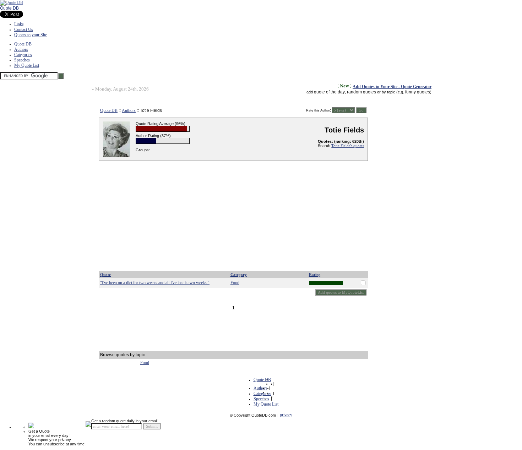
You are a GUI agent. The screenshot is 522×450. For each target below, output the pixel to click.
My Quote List (26, 65)
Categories (23, 54)
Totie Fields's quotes (347, 145)
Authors (21, 49)
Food (234, 282)
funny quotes (417, 92)
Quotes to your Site (30, 34)
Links (19, 24)
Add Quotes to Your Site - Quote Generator (392, 86)
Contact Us (23, 29)
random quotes (361, 92)
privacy (286, 414)
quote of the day (329, 92)
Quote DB (9, 8)
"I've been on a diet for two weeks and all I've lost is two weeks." (155, 282)
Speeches (22, 60)
